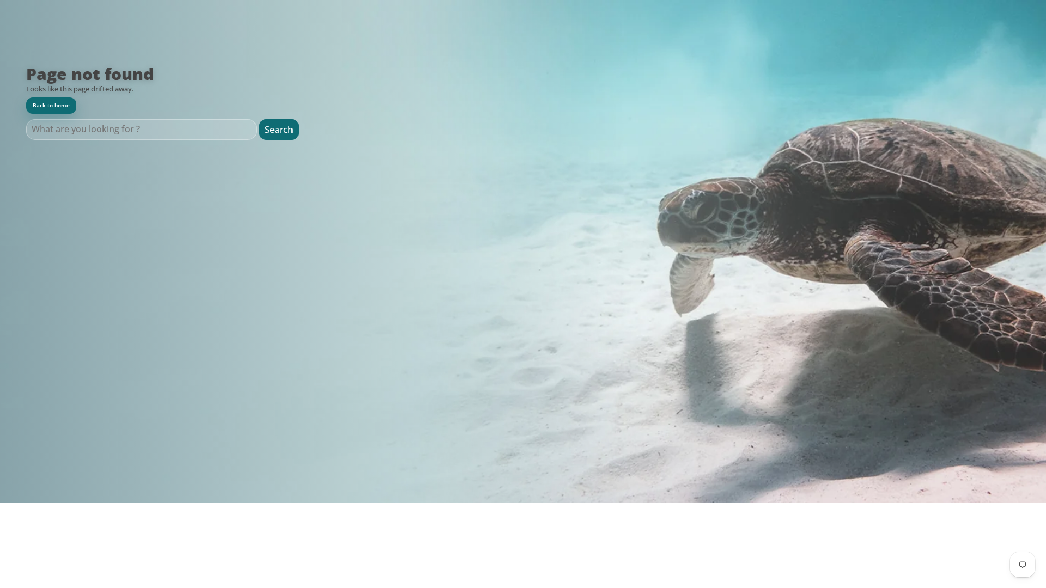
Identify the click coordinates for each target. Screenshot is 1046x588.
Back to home (51, 105)
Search (279, 130)
